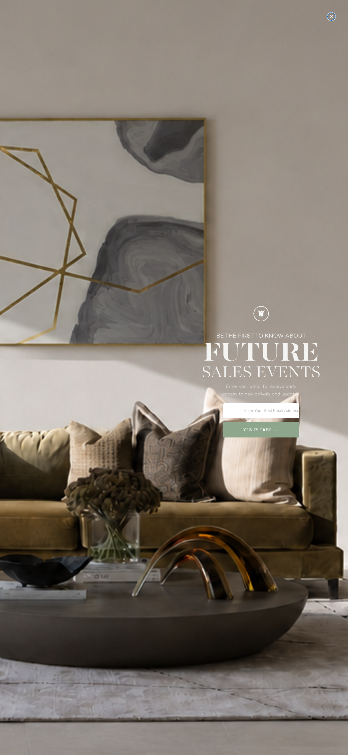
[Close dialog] (331, 16)
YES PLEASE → (261, 430)
